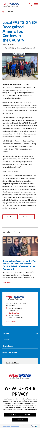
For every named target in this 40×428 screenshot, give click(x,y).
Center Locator (11, 321)
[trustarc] (34, 426)
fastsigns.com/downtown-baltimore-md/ (20, 205)
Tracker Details (15, 426)
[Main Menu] (36, 4)
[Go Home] (3, 11)
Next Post (27, 217)
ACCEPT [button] (28, 414)
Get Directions (14, 313)
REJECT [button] (20, 419)
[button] (36, 368)
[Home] (10, 5)
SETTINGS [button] (12, 414)
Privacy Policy (6, 426)
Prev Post (10, 217)
